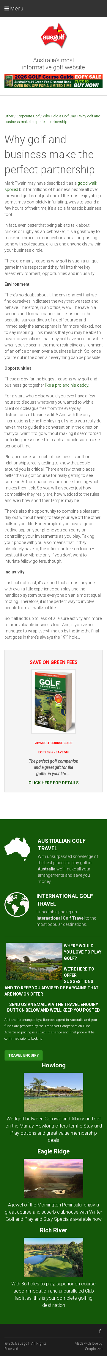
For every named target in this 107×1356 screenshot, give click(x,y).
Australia (47, 869)
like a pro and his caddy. (67, 385)
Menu (16, 8)
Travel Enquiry (23, 1055)
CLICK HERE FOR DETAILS (54, 782)
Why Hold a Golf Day (59, 116)
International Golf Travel (61, 918)
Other (8, 116)
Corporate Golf (28, 116)
